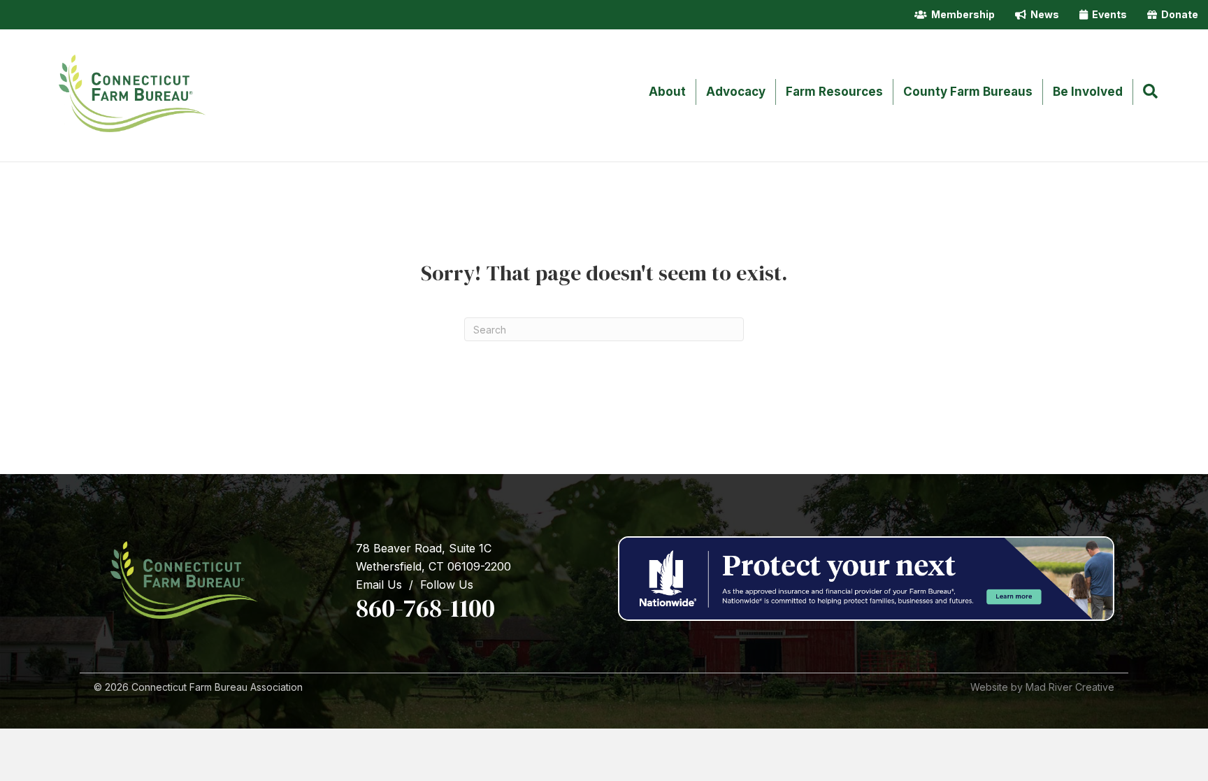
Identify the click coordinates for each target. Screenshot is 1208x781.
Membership (961, 14)
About (667, 92)
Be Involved (1088, 92)
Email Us (379, 585)
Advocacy (735, 92)
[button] (1153, 92)
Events (1107, 14)
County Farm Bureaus (968, 92)
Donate (1177, 14)
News (1042, 14)
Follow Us (446, 585)
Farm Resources (834, 92)
